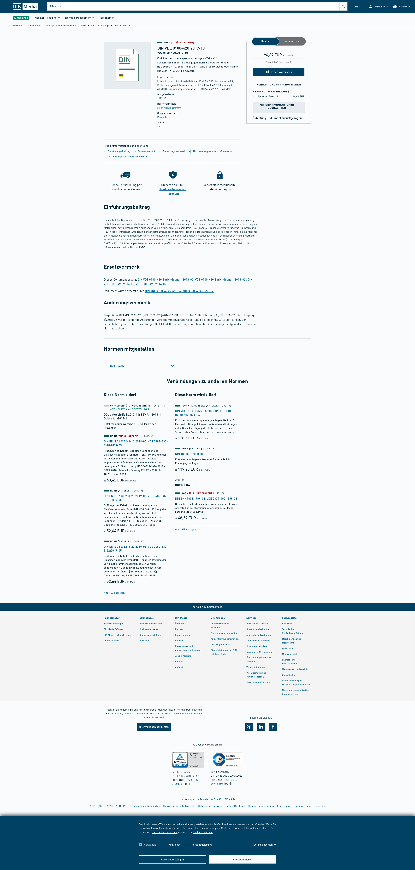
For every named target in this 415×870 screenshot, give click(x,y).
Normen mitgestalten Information (212, 151)
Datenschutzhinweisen (164, 832)
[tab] (142, 366)
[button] (378, 6)
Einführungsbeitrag (118, 151)
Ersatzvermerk (146, 151)
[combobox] (205, 6)
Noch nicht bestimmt (169, 107)
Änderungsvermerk (174, 151)
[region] (207, 837)
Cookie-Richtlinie (203, 832)
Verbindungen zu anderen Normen (127, 156)
